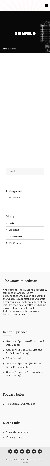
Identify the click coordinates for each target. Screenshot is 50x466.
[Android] (34, 451)
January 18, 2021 (13, 119)
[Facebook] (10, 451)
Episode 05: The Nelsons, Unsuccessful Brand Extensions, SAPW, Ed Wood (25, 105)
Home (4, 48)
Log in (11, 223)
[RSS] (22, 451)
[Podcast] (28, 451)
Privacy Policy (14, 437)
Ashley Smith (28, 119)
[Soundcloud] (40, 451)
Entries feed (14, 229)
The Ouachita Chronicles (20, 404)
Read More (11, 134)
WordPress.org (15, 242)
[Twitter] (16, 451)
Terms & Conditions (17, 432)
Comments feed (15, 236)
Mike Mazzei (13, 358)
